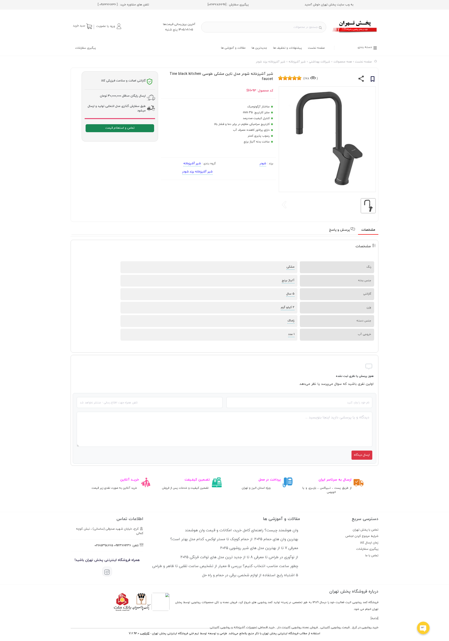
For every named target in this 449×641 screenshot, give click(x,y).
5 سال (290, 294)
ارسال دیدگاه (362, 455)
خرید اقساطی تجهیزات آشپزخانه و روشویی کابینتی (242, 627)
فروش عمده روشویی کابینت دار (297, 627)
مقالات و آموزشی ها (233, 48)
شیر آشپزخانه (192, 163)
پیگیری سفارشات (85, 48)
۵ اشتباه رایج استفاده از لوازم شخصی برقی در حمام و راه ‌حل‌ (250, 575)
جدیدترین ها (259, 48)
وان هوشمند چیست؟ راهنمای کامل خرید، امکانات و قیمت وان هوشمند (241, 530)
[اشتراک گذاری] (361, 79)
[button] (108, 26)
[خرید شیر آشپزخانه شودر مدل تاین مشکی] (355, 33)
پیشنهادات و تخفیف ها (287, 48)
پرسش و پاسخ (340, 230)
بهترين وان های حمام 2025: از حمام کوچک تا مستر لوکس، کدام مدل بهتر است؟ (234, 539)
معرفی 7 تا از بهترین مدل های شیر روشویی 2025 (259, 548)
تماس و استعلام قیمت (119, 128)
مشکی (290, 267)
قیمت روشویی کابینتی (334, 627)
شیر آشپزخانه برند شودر (197, 172)
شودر (263, 163)
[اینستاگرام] (107, 571)
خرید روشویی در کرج (365, 627)
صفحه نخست (316, 48)
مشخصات (368, 230)
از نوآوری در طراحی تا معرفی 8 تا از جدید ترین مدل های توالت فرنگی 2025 (239, 557)
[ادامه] (374, 618)
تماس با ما (371, 556)
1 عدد (291, 334)
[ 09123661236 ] (108, 5)
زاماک (290, 321)
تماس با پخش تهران (365, 530)
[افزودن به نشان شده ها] (372, 79)
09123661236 (122, 545)
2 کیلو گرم (287, 307)
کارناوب (144, 633)
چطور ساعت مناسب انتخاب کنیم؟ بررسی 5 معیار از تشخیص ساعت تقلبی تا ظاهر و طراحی (225, 566)
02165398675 (103, 545)
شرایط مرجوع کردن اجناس (361, 536)
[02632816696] (217, 5)
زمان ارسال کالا (369, 543)
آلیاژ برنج (288, 280)
